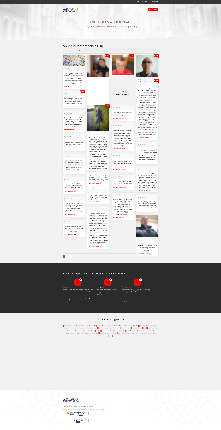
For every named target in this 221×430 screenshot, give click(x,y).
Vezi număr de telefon (70, 106)
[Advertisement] (98, 92)
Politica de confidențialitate (78, 409)
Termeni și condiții (67, 409)
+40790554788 (68, 2)
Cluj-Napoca (90, 328)
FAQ (86, 409)
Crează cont (146, 1)
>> (70, 256)
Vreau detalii (67, 86)
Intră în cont (138, 1)
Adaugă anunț (155, 1)
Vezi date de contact (143, 137)
